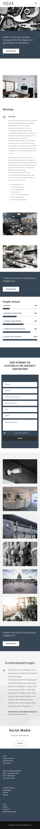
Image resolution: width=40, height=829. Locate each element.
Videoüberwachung (9, 788)
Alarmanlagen (7, 790)
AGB (4, 805)
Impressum (6, 809)
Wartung (5, 795)
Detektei (5, 792)
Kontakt (5, 807)
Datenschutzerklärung (21, 433)
